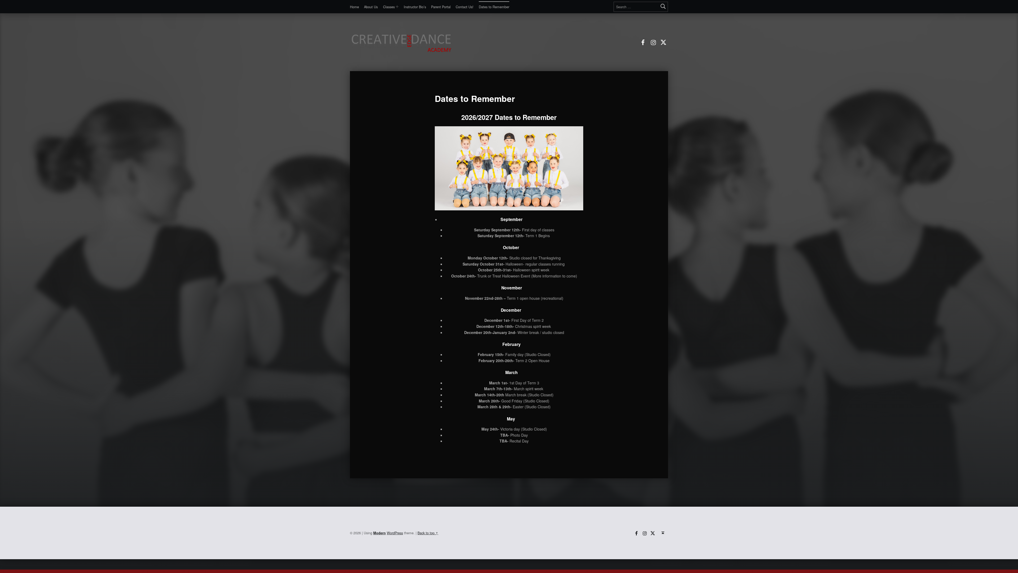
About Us (371, 6)
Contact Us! (464, 6)
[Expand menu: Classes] (397, 6)
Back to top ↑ (428, 532)
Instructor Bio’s (415, 6)
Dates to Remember (494, 6)
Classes (389, 6)
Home (354, 6)
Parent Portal (441, 6)
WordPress (395, 532)
